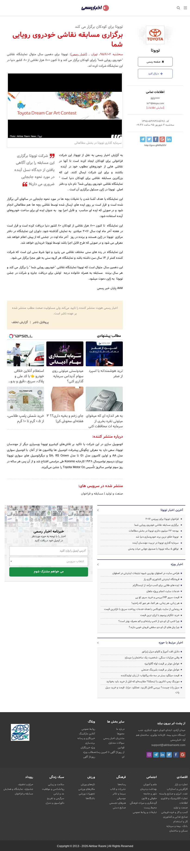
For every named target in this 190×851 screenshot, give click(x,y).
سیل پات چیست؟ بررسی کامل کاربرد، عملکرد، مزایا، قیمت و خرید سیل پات (142, 690)
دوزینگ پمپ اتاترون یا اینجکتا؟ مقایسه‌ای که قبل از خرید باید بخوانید (142, 681)
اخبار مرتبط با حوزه (171, 642)
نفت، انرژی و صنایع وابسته (173, 794)
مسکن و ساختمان (178, 831)
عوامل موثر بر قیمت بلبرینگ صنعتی (160, 670)
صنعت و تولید (114, 493)
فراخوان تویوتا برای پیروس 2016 (162, 519)
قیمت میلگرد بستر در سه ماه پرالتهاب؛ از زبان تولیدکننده (150, 675)
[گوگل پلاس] (182, 755)
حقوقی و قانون (149, 798)
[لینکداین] (162, 755)
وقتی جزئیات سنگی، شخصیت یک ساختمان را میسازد (152, 658)
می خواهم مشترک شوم (49, 571)
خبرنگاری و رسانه (86, 738)
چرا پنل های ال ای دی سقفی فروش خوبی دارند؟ (154, 627)
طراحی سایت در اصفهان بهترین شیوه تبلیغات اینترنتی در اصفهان (145, 573)
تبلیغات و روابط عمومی (145, 812)
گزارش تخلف (20, 322)
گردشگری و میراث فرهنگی (143, 803)
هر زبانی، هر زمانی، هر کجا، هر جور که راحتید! (155, 603)
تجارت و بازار (181, 784)
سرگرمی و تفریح (55, 798)
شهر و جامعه (150, 794)
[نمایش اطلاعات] (155, 108)
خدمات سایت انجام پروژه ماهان (162, 591)
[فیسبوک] (176, 755)
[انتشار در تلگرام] (143, 139)
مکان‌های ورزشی (86, 789)
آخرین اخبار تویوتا (172, 510)
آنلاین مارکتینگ (87, 734)
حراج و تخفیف (25, 784)
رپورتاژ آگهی (89, 757)
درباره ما (120, 729)
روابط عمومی (88, 729)
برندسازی (90, 743)
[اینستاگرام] (149, 755)
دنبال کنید (154, 74)
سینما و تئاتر (119, 794)
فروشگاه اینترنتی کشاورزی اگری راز (161, 579)
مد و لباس (59, 794)
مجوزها (120, 734)
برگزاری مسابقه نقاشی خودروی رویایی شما (156, 525)
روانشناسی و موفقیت (53, 789)
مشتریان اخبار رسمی (113, 738)
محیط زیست (150, 808)
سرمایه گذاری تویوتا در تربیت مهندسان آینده (156, 543)
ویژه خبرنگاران (88, 748)
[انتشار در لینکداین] (169, 139)
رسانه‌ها (122, 784)
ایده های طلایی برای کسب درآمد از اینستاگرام (156, 585)
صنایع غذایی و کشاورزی (175, 817)
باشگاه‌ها (90, 798)
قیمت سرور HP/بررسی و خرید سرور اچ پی (157, 597)
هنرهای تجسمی (117, 803)
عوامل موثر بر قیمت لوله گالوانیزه (162, 664)
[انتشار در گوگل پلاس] (162, 139)
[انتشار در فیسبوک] (155, 139)
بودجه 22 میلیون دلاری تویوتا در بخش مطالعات (154, 531)
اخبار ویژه (177, 564)
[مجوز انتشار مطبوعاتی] (20, 733)
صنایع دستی (119, 808)
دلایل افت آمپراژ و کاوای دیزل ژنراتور (160, 652)
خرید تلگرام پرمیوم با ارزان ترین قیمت (159, 615)
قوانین (121, 748)
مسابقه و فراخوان (92, 493)
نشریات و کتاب (118, 789)
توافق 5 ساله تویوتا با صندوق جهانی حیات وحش (153, 549)
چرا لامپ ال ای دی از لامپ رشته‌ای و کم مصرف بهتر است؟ (148, 621)
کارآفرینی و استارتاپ (177, 789)
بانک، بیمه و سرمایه (177, 826)
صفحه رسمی (154, 62)
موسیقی (121, 798)
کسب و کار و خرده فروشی (174, 812)
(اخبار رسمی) (78, 54)
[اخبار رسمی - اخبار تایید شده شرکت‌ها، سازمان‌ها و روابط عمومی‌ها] (95, 8)
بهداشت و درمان (148, 789)
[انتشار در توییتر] (149, 139)
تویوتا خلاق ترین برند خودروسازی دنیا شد (157, 537)
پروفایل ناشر (40, 322)
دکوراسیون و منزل (55, 803)
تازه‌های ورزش (88, 784)
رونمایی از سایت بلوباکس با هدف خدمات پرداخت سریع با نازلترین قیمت (141, 609)
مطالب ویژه (89, 752)
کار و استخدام (180, 821)
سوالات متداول (116, 743)
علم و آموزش (150, 784)
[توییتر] (169, 755)
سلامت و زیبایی (56, 784)
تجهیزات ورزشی (87, 794)
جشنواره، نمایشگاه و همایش (18, 789)
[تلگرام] (156, 755)
